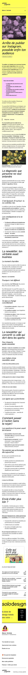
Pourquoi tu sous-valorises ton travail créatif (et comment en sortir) (10, 594)
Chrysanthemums (6, 165)
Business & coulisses (7, 56)
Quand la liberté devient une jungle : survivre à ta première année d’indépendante (11, 587)
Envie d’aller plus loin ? (11, 95)
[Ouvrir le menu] (25, 10)
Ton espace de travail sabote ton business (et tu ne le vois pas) (10, 572)
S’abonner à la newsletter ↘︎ (21, 614)
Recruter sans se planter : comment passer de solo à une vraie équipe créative (11, 580)
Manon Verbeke (6, 10)
